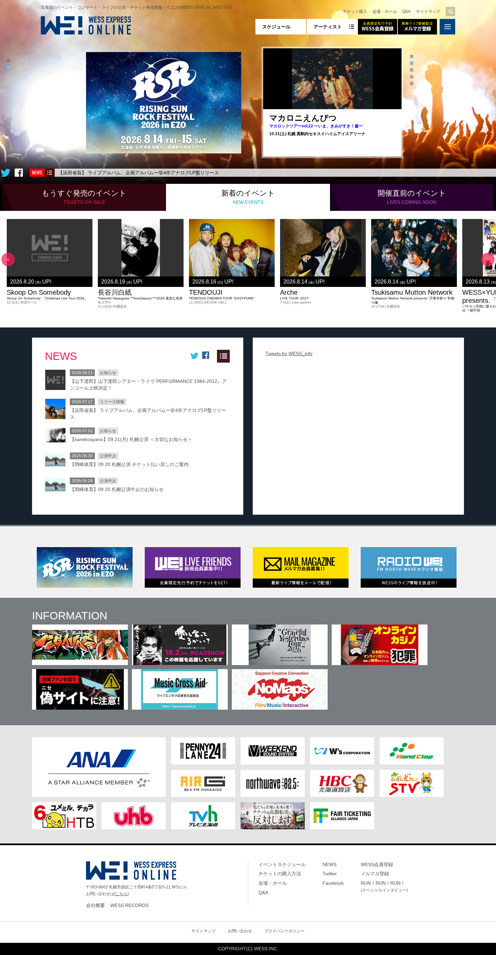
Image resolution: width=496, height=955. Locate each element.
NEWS (329, 864)
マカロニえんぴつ (303, 117)
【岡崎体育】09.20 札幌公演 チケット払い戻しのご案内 (129, 464)
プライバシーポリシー (284, 931)
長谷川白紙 (115, 292)
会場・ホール (385, 11)
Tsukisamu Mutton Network (411, 292)
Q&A (406, 11)
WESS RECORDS (129, 905)
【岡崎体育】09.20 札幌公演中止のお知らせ (117, 489)
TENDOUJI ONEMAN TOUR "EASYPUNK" (222, 298)
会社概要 (95, 905)
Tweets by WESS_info (289, 353)
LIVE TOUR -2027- (294, 298)
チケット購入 (355, 11)
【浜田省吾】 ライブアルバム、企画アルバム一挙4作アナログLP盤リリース (138, 172)
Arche (289, 292)
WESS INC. (266, 948)
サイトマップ (428, 11)
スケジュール (276, 26)
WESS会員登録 (377, 864)
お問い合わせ (240, 931)
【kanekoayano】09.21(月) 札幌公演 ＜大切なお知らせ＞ (131, 439)
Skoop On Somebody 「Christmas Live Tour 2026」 (47, 298)
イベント (84, 197)
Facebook (333, 883)
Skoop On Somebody (39, 292)
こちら (121, 893)
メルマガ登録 (375, 873)
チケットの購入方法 (279, 873)
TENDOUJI (205, 292)
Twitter (330, 873)
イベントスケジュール (282, 864)
